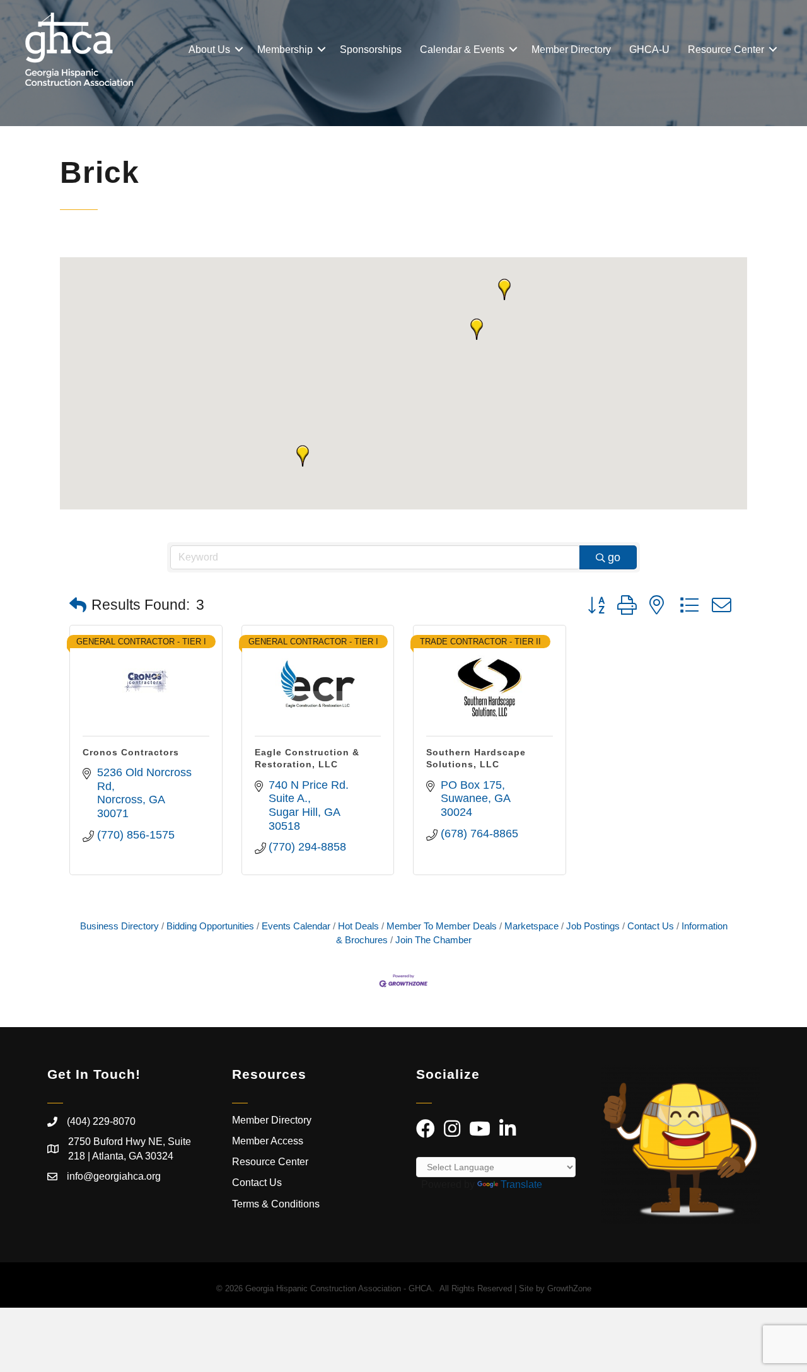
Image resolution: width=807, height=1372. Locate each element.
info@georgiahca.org (114, 1176)
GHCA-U (649, 49)
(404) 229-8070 (101, 1121)
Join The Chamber (433, 939)
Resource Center (726, 49)
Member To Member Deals (441, 926)
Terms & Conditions (277, 1204)
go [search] (614, 557)
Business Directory (119, 926)
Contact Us (650, 926)
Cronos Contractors (131, 752)
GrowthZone (569, 1288)
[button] (302, 456)
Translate (521, 1184)
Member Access (267, 1141)
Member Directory (571, 49)
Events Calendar (296, 926)
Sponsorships (371, 49)
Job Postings (593, 926)
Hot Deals (358, 926)
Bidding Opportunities (210, 926)
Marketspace (531, 926)
